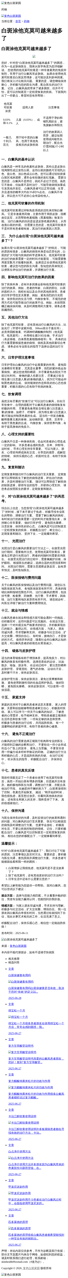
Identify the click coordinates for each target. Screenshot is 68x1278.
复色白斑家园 (18, 945)
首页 (18, 21)
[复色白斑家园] (11, 15)
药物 (26, 21)
